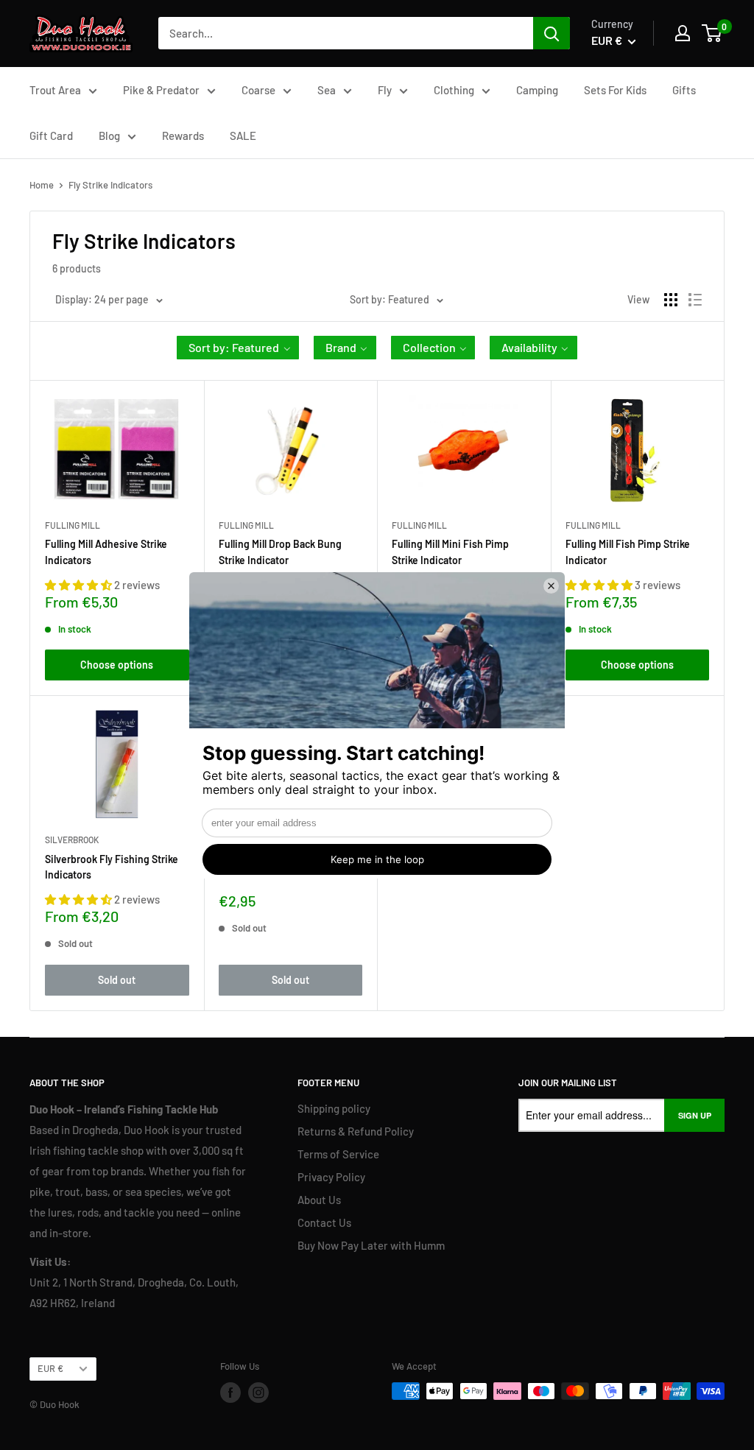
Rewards (183, 135)
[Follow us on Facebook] (230, 1392)
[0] (712, 33)
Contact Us (324, 1222)
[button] (237, 347)
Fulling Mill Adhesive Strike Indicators (106, 552)
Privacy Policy (331, 1176)
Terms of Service (338, 1154)
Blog (109, 135)
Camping (537, 89)
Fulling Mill (72, 525)
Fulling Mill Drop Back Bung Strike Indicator (280, 552)
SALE (243, 135)
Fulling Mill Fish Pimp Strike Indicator (628, 552)
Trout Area (55, 89)
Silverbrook (72, 839)
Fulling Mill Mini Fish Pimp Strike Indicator (450, 552)
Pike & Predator (161, 89)
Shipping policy (333, 1108)
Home (41, 185)
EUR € (50, 1368)
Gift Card (51, 135)
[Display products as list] (695, 299)
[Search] (551, 33)
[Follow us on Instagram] (258, 1392)
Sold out (116, 980)
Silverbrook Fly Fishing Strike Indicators (111, 867)
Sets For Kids (615, 89)
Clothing (454, 89)
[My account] (682, 33)
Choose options (116, 664)
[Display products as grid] (670, 299)
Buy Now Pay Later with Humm (371, 1245)
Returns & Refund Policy (355, 1131)
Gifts (684, 89)
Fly (385, 89)
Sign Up (694, 1115)
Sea (326, 89)
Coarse (258, 89)
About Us (319, 1199)
